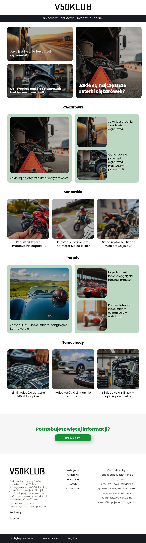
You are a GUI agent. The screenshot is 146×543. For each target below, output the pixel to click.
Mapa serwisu (51, 538)
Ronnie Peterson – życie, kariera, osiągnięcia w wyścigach (121, 310)
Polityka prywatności (22, 538)
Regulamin (73, 538)
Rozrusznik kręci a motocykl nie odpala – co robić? (28, 244)
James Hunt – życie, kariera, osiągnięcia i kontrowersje (39, 327)
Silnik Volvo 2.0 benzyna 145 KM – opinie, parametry (28, 394)
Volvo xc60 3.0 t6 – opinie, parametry (73, 394)
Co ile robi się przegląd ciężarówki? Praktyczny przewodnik (35, 90)
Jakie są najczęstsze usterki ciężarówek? (102, 88)
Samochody (50, 18)
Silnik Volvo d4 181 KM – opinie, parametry (118, 394)
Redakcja (16, 512)
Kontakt (15, 518)
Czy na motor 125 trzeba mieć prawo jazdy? (118, 244)
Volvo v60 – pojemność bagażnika (117, 502)
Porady (98, 18)
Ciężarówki (67, 18)
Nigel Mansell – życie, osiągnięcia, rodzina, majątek (120, 276)
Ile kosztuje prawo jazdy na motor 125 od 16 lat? (73, 244)
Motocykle (84, 18)
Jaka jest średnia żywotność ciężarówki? (31, 53)
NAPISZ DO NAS (73, 438)
